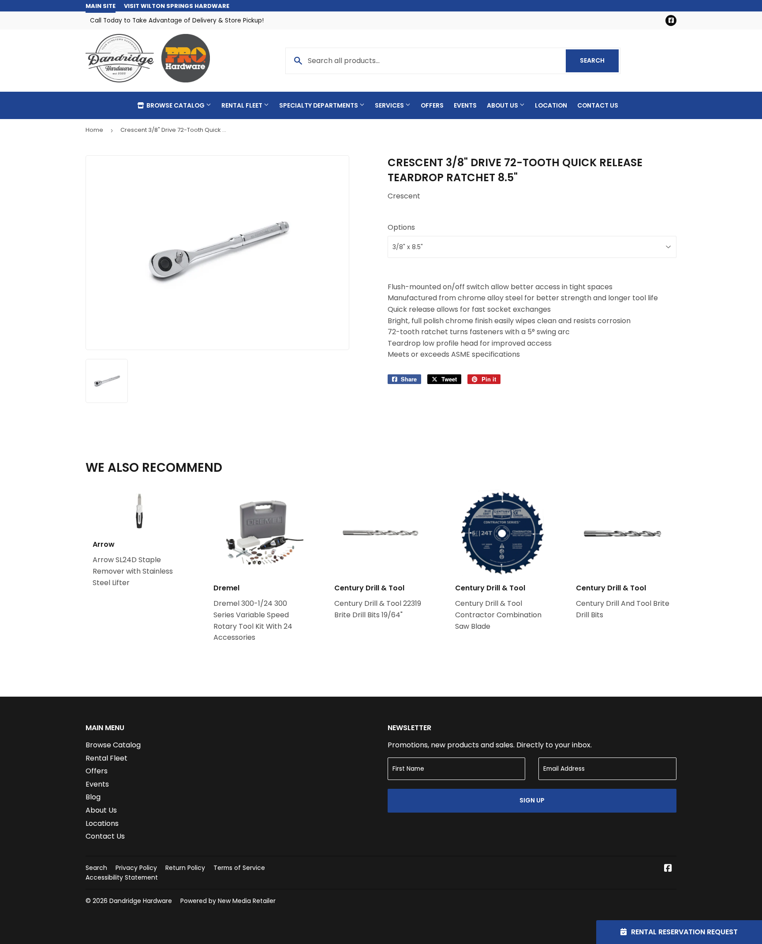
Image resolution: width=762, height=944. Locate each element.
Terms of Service (239, 867)
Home (94, 130)
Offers (432, 105)
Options (401, 227)
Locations (102, 823)
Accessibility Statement (122, 877)
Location (551, 105)
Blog (93, 797)
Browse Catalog (175, 105)
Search (599, 60)
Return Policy (185, 867)
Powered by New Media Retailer (228, 900)
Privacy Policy (136, 867)
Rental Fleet (242, 105)
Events (465, 105)
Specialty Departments (319, 105)
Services (390, 105)
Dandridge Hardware (140, 900)
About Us (503, 105)
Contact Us (597, 105)
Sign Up (532, 800)
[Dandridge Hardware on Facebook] (668, 869)
